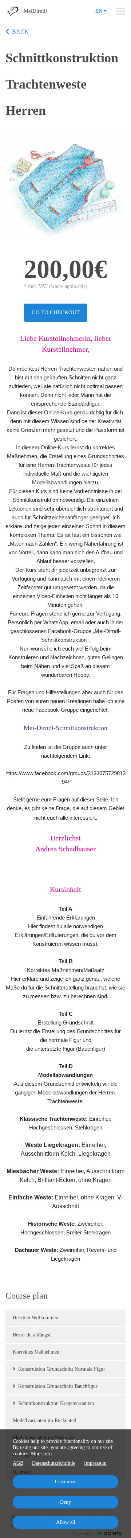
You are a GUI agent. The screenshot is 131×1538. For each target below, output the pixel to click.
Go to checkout (56, 312)
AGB (18, 1463)
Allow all (65, 1522)
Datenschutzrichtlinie (53, 1463)
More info (41, 1453)
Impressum (95, 1463)
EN (99, 11)
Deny (65, 1502)
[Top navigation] (120, 11)
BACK (20, 31)
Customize (65, 1481)
